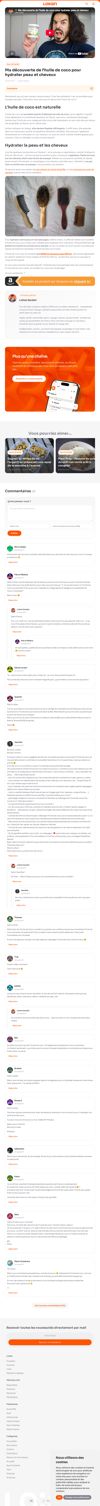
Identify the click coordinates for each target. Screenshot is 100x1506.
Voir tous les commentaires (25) (50, 1305)
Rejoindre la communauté (29, 378)
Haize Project (13, 1421)
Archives (10, 1477)
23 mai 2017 (19, 550)
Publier (14, 533)
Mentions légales (15, 1373)
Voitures (10, 1473)
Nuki (8, 1413)
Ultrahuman (12, 1417)
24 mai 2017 (19, 989)
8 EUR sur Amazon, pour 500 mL (56, 254)
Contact (10, 1365)
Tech (8, 1469)
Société (10, 1461)
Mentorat (11, 1393)
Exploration (12, 1453)
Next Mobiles (13, 1425)
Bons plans (11, 1445)
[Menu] (11, 4)
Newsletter (12, 1385)
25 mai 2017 (25, 644)
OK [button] (59, 1497)
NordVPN (11, 1409)
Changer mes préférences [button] (77, 1497)
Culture (10, 1449)
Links (9, 1369)
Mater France (12, 1429)
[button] (86, 4)
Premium (10, 1389)
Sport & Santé (13, 64)
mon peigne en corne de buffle (50, 169)
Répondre (13, 562)
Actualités (11, 1441)
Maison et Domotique (17, 1457)
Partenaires (12, 1397)
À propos (10, 1361)
